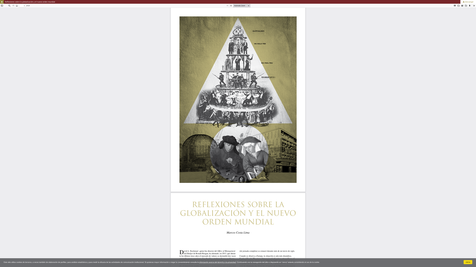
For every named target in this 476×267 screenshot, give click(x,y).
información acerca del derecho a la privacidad (217, 262)
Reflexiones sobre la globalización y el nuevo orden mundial (30, 2)
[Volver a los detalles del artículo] (2, 2)
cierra (468, 262)
